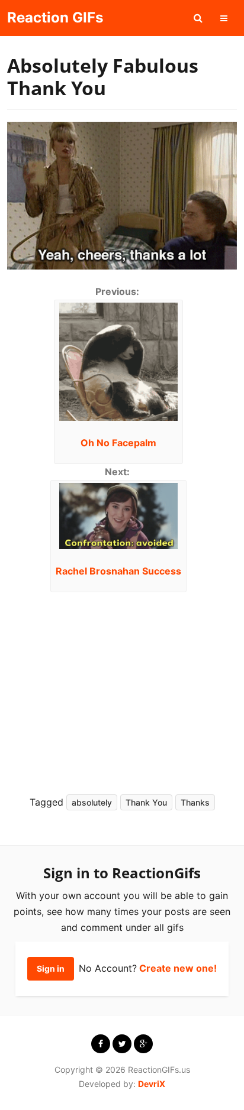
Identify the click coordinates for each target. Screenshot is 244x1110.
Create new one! (178, 968)
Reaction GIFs (55, 17)
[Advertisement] (115, 690)
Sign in (51, 968)
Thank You (146, 802)
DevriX (151, 1084)
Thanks (195, 802)
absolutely (92, 802)
